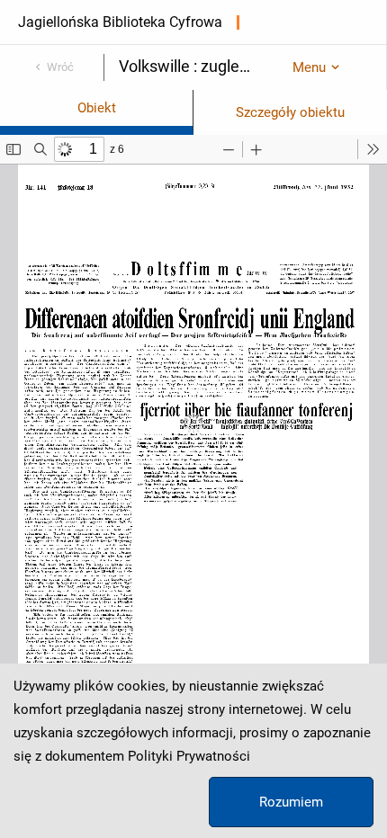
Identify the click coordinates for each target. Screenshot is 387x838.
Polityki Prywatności (189, 756)
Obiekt (96, 108)
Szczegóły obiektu (290, 112)
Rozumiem (291, 802)
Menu (309, 67)
